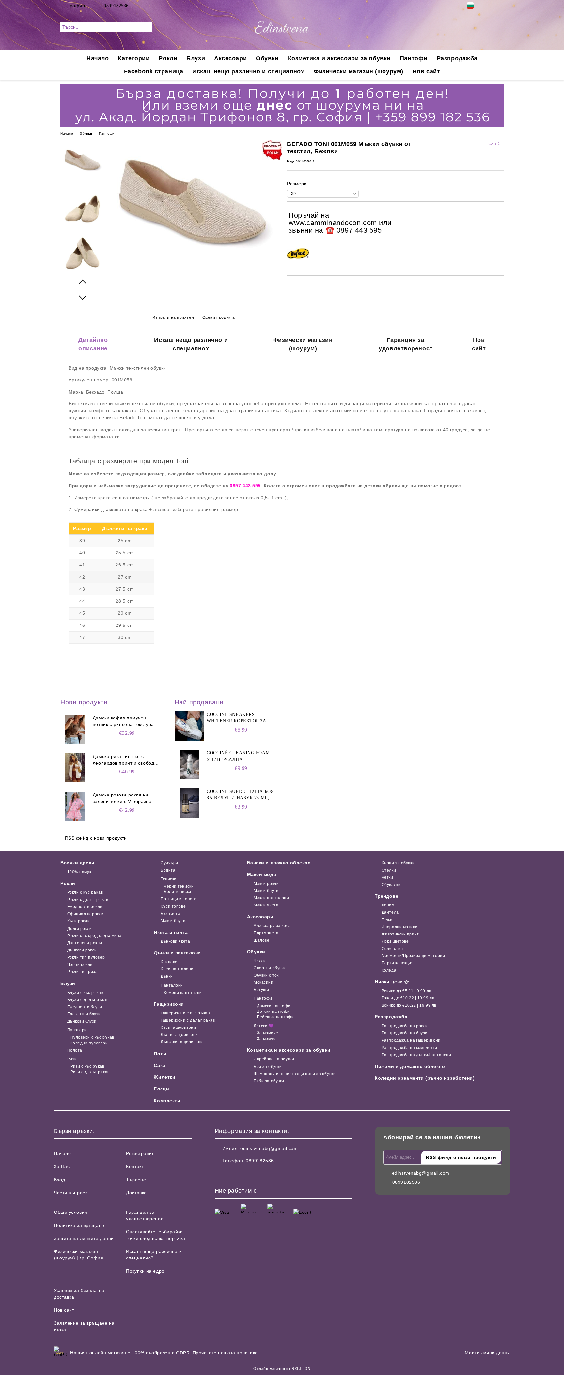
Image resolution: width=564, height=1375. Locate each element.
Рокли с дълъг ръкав (87, 899)
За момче (266, 1038)
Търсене (136, 1179)
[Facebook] (490, 5)
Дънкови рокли (82, 950)
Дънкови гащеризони (182, 1042)
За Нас (62, 1166)
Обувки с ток (266, 975)
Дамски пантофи (273, 1006)
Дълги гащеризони (179, 1034)
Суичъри (169, 863)
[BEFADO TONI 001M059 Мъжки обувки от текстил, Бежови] (193, 261)
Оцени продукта (218, 317)
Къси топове (173, 906)
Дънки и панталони (177, 952)
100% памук (79, 872)
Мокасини (263, 982)
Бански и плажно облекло (279, 862)
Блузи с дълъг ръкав (87, 999)
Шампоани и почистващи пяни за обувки (295, 1074)
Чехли (260, 961)
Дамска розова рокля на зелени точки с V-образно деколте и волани (122, 798)
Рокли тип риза (82, 971)
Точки (387, 920)
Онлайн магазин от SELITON (282, 1369)
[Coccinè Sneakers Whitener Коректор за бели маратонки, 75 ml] (189, 726)
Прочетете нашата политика (225, 1352)
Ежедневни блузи (84, 1007)
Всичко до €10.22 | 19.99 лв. (409, 1005)
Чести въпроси (71, 1192)
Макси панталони (271, 898)
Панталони (172, 985)
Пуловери (77, 1030)
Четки (387, 877)
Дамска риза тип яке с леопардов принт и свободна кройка (126, 760)
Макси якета (266, 905)
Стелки (389, 870)
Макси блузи (173, 921)
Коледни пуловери (89, 1043)
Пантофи (414, 58)
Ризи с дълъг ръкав (90, 1072)
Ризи (72, 1059)
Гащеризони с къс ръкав (185, 1013)
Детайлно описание (93, 344)
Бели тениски (177, 891)
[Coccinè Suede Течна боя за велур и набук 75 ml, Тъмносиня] (189, 803)
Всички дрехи (77, 862)
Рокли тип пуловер (86, 957)
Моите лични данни (487, 1352)
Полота (74, 1050)
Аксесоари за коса (272, 925)
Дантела (390, 912)
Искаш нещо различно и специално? (248, 71)
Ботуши (261, 989)
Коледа (389, 970)
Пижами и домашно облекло (410, 1066)
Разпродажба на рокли (405, 1026)
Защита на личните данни (84, 1238)
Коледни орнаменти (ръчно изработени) (425, 1078)
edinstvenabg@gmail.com (269, 1148)
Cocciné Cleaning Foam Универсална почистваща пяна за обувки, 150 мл (238, 756)
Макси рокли (266, 883)
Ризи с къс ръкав (87, 1066)
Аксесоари (230, 58)
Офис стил (392, 948)
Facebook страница (153, 71)
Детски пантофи (273, 1011)
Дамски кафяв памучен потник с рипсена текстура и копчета (125, 721)
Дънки (167, 976)
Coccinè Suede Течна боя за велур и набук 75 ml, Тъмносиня (240, 795)
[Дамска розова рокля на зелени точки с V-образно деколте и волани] (75, 806)
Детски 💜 (264, 1026)
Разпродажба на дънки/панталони (416, 1055)
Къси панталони (177, 969)
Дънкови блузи (82, 1021)
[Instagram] (500, 5)
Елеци (161, 1088)
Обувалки (391, 884)
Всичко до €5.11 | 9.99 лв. (407, 991)
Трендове (386, 896)
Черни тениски (179, 886)
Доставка (136, 1192)
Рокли (168, 58)
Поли (160, 1053)
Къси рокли (78, 921)
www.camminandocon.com (333, 223)
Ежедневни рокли (84, 906)
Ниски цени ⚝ (392, 981)
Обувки (267, 58)
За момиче (267, 1033)
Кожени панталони (183, 992)
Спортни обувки (270, 968)
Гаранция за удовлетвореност (405, 344)
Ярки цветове (395, 941)
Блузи (195, 58)
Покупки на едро (145, 1271)
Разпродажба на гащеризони (411, 1040)
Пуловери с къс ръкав (92, 1037)
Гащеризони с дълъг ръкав (188, 1020)
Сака (159, 1065)
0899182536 (116, 5)
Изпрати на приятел (173, 317)
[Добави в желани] (499, 223)
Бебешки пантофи (275, 1017)
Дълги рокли (79, 928)
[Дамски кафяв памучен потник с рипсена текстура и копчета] (75, 729)
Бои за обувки (268, 1066)
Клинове (169, 962)
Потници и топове (179, 899)
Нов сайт (426, 71)
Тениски (168, 879)
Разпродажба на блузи (405, 1033)
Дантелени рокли (84, 943)
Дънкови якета (175, 941)
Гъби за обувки (269, 1081)
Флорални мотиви (399, 927)
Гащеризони (169, 1004)
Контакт (135, 1166)
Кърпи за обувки (398, 863)
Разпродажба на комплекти (409, 1047)
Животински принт (400, 934)
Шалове (261, 940)
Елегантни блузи (84, 1014)
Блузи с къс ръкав (85, 992)
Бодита (168, 870)
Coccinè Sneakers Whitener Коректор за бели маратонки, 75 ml (237, 718)
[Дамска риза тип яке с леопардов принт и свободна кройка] (75, 767)
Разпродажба (457, 58)
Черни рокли (80, 964)
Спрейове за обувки (274, 1059)
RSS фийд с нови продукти (96, 838)
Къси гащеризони (178, 1027)
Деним (388, 905)
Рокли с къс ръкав (85, 892)
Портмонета (266, 933)
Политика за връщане (79, 1225)
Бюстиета (170, 913)
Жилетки (164, 1077)
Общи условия (70, 1212)
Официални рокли (85, 914)
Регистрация (140, 1153)
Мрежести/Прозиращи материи (413, 955)
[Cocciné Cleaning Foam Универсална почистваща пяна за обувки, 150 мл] (189, 764)
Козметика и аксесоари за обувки (339, 58)
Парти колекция (398, 963)
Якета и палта (171, 932)
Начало (97, 58)
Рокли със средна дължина (94, 936)
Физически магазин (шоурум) (358, 71)
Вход (59, 1179)
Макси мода (261, 874)
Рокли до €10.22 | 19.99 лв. (408, 998)
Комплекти (167, 1100)
